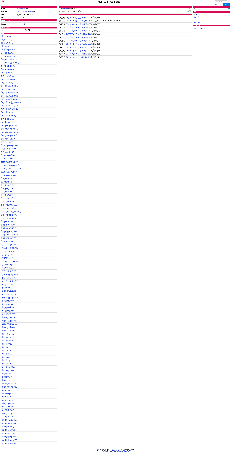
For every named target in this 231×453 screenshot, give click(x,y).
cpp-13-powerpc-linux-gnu (7, 43)
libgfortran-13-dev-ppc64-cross (8, 326)
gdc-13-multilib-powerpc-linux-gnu (9, 144)
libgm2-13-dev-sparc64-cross (8, 339)
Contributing (126, 451)
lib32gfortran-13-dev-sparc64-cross (9, 248)
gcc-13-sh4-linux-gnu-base (7, 119)
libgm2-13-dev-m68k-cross (7, 337)
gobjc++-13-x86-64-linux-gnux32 (9, 220)
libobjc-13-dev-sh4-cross (7, 410)
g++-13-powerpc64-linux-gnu (8, 66)
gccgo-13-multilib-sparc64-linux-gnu (10, 132)
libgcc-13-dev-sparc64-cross (8, 313)
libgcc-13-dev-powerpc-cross (8, 308)
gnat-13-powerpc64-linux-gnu (8, 194)
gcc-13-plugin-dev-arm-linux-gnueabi (10, 99)
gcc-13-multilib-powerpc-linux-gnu (9, 91)
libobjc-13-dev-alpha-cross (7, 399)
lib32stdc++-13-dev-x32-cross (8, 275)
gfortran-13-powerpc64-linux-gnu (9, 171)
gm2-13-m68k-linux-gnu (7, 182)
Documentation (105, 451)
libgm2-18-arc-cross (6, 343)
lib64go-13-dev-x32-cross (7, 284)
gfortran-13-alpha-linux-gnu (8, 155)
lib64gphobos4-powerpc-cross (8, 291)
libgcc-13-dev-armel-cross (7, 303)
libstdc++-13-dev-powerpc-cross (9, 423)
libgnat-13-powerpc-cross (7, 357)
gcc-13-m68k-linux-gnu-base (8, 89)
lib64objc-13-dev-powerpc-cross (9, 294)
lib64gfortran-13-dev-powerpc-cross (10, 280)
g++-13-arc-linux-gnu (6, 52)
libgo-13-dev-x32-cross (6, 371)
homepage (196, 13)
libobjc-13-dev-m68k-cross (7, 406)
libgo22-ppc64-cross (6, 377)
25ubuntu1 (206, 27)
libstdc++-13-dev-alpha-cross (8, 414)
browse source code (198, 18)
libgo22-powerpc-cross (6, 376)
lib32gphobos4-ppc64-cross (7, 264)
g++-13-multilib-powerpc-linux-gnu (9, 59)
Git (17, 17)
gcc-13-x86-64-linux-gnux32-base (9, 125)
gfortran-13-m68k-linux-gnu (8, 162)
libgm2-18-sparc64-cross (7, 349)
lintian (195, 14)
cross (201, 16)
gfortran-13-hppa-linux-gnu (7, 159)
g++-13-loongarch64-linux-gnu (8, 56)
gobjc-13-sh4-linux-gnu (6, 238)
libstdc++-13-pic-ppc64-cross (8, 440)
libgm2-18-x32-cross (6, 350)
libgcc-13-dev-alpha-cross (7, 300)
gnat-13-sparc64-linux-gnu (7, 197)
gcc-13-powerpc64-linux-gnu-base (9, 116)
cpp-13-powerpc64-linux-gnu (8, 45)
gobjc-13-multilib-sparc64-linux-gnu (9, 232)
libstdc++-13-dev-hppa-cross (8, 419)
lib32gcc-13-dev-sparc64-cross (8, 244)
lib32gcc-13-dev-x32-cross (7, 245)
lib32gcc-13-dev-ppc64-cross (8, 243)
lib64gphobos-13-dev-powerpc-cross (10, 288)
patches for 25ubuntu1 (199, 28)
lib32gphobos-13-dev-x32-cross (8, 263)
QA (23, 17)
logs (198, 16)
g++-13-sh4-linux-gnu (6, 68)
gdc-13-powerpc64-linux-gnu (8, 151)
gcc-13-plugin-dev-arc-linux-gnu (9, 98)
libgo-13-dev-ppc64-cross (7, 369)
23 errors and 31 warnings (73, 10)
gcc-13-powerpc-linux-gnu (7, 112)
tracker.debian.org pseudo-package (116, 450)
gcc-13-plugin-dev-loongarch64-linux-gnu (11, 102)
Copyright (112, 449)
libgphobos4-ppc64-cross (7, 394)
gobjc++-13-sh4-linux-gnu (7, 217)
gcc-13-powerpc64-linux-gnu (8, 115)
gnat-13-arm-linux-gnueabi (7, 188)
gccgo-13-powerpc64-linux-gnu (8, 136)
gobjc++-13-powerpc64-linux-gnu (9, 215)
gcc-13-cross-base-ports (7, 80)
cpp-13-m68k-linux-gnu (6, 42)
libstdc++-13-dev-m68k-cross (8, 422)
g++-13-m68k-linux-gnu (7, 58)
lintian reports (125, 10)
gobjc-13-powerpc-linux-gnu (8, 235)
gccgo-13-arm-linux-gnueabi (8, 128)
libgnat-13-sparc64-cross (7, 361)
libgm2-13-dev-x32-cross (7, 340)
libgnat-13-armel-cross (6, 353)
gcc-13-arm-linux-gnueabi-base (8, 79)
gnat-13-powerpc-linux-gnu (7, 192)
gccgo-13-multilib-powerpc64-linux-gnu (10, 131)
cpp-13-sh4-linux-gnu (6, 46)
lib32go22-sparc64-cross (7, 257)
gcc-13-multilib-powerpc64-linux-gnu (10, 92)
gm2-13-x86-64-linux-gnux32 (8, 185)
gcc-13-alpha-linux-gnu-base (8, 73)
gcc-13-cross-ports (20, 8)
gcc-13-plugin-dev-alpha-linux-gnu (9, 96)
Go (228, 1)
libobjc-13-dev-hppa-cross (7, 403)
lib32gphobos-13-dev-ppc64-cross (9, 260)
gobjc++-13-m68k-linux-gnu (8, 207)
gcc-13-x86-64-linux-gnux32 (8, 123)
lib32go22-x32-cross (6, 258)
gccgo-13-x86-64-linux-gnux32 (8, 139)
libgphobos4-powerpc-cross (7, 393)
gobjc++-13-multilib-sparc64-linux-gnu (10, 211)
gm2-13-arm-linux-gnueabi (7, 179)
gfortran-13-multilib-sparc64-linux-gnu (10, 167)
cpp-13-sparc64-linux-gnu (7, 48)
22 (24, 21)
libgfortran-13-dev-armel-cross (8, 318)
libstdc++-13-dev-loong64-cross (9, 420)
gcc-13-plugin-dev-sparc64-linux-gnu (10, 109)
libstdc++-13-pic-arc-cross (7, 432)
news (60, 14)
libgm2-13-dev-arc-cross (7, 333)
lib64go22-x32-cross (6, 287)
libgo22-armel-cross (6, 374)
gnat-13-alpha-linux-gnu (7, 187)
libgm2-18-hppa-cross (6, 346)
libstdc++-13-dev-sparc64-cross (9, 427)
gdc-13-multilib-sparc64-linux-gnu (9, 146)
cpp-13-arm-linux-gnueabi (7, 38)
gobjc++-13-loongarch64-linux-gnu (9, 205)
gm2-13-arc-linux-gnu (6, 178)
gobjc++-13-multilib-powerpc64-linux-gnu (11, 210)
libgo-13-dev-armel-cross (7, 366)
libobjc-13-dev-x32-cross (7, 413)
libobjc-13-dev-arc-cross (7, 400)
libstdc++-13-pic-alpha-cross (8, 430)
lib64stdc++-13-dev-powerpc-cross (9, 297)
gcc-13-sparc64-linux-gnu (7, 121)
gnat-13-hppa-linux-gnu (7, 189)
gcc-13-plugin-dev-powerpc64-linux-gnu (10, 106)
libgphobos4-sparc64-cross (7, 396)
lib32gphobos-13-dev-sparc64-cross (9, 261)
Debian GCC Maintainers (22, 11)
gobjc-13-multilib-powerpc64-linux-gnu (10, 231)
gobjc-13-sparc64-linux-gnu (7, 240)
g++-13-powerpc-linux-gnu (7, 65)
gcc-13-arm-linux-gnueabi (7, 78)
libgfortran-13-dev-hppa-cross (8, 320)
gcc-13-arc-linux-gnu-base (7, 76)
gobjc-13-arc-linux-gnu (6, 222)
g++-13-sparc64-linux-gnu (7, 69)
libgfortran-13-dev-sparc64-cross (9, 328)
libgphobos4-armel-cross (7, 390)
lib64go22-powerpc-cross (7, 285)
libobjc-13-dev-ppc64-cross (7, 409)
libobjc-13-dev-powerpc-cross (8, 407)
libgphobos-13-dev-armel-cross (8, 382)
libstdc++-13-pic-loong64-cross (8, 436)
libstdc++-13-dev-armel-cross (8, 417)
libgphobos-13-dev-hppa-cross (8, 383)
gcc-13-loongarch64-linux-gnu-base (9, 86)
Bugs (112, 451)
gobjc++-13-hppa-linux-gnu (7, 204)
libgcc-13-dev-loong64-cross (8, 306)
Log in (221, 4)
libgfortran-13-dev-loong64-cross (9, 321)
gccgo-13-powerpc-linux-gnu (8, 135)
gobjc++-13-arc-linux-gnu (7, 201)
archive (30, 11)
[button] (59, 8)
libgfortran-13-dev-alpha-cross (8, 316)
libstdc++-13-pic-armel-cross (8, 433)
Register (217, 4)
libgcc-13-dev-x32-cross (7, 314)
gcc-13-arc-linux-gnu (6, 75)
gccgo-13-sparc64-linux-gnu (8, 138)
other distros (197, 22)
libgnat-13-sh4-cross (6, 360)
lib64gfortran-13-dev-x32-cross (8, 281)
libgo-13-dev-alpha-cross (7, 364)
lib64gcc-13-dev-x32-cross (7, 278)
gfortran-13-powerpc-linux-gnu (8, 169)
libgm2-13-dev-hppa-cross (7, 336)
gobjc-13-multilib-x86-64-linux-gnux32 (10, 234)
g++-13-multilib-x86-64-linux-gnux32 (10, 63)
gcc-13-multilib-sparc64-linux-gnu (9, 93)
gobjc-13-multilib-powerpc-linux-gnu (10, 230)
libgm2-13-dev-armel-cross (7, 334)
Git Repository (118, 451)
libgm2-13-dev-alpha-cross (7, 331)
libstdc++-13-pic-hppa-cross (8, 435)
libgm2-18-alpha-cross (6, 341)
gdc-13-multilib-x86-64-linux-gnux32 (10, 148)
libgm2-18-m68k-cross (6, 347)
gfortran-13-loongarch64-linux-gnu (9, 161)
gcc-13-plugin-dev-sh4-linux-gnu (9, 108)
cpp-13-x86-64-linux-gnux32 (8, 49)
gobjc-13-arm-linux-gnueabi (8, 224)
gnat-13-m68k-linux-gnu (7, 191)
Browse (20, 17)
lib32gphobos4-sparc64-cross (8, 265)
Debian (98, 449)
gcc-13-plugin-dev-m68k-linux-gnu (9, 103)
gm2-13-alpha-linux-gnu (7, 177)
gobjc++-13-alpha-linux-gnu (8, 200)
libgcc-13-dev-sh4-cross (7, 311)
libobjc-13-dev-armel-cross (7, 402)
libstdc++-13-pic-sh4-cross (7, 442)
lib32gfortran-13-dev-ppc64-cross (9, 247)
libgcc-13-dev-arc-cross (7, 301)
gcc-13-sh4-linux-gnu (6, 118)
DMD (33, 11)
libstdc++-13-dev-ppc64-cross (8, 425)
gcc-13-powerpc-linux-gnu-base (8, 113)
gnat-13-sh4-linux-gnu (6, 195)
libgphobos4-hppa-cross (7, 392)
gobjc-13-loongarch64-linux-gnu (9, 227)
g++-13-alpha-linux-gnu (7, 50)
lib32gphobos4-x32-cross (7, 267)
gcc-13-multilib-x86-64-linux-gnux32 (10, 95)
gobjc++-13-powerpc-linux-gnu (8, 214)
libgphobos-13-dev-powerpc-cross (9, 384)
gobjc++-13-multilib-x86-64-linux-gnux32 (11, 212)
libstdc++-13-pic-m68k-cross (8, 437)
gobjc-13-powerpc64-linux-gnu (8, 237)
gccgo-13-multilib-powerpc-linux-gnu (10, 129)
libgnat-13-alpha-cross (6, 351)
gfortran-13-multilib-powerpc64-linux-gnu (11, 165)
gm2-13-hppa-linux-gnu (7, 181)
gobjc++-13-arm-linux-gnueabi (8, 202)
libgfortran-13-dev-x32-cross (8, 330)
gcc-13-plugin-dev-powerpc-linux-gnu (10, 105)
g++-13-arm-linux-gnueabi (7, 53)
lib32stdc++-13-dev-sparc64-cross (9, 274)
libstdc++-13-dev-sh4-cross (7, 426)
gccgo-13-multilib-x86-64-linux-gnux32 (10, 134)
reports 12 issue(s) (126, 8)
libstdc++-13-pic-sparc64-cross (8, 443)
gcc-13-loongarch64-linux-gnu (8, 85)
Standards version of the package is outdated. (125, 11)
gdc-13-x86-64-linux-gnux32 (8, 154)
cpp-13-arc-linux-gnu (6, 36)
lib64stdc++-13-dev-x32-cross (8, 298)
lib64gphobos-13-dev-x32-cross (8, 290)
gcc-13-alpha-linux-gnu (6, 72)
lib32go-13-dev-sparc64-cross (8, 253)
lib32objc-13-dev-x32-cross (7, 271)
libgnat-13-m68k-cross (6, 356)
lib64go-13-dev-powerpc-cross (8, 283)
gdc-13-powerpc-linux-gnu (7, 149)
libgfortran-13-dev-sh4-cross (8, 327)
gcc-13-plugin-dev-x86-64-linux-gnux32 (10, 111)
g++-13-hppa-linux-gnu (7, 55)
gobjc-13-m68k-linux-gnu (7, 228)
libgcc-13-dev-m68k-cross (7, 307)
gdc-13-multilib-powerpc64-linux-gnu (10, 145)
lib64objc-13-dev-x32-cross (7, 296)
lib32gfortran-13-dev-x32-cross (8, 250)
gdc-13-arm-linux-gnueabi (7, 141)
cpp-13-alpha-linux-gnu (6, 35)
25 (24, 23)
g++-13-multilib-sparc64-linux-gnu (9, 62)
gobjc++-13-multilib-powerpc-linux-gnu (10, 208)
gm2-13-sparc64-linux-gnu (7, 184)
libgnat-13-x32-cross (6, 363)
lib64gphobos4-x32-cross (7, 293)
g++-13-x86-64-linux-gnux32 (8, 70)
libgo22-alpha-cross (6, 373)
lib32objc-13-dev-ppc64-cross (8, 268)
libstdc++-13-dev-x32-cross (8, 429)
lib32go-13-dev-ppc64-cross (8, 251)
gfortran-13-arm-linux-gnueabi (8, 158)
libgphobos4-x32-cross (6, 397)
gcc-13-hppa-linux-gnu (6, 82)
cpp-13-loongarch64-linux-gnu (8, 40)
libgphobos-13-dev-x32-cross (8, 389)
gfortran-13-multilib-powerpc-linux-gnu (10, 164)
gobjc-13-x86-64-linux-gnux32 (8, 241)
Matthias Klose (19, 12)
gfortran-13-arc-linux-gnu (7, 157)
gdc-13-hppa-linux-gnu (6, 142)
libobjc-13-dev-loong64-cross (8, 404)
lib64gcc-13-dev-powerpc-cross (8, 277)
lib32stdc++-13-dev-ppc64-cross (9, 273)
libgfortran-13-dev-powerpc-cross (9, 324)
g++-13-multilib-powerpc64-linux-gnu (10, 60)
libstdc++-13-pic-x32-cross (7, 445)
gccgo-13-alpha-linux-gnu (7, 126)
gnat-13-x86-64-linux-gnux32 (8, 198)
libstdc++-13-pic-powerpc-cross (9, 439)
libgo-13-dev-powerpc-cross (8, 367)
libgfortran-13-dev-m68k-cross (8, 323)
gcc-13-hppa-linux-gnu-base (8, 83)
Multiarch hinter (64, 8)
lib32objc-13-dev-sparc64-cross (8, 270)
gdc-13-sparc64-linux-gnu (7, 152)
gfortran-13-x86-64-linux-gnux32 (9, 175)
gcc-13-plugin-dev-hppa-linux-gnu (9, 101)
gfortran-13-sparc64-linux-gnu (8, 174)
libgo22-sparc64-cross (6, 379)
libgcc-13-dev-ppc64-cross (7, 310)
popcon (195, 17)
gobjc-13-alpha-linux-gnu (7, 221)
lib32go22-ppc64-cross (6, 255)
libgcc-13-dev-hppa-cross (7, 304)
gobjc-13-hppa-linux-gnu (7, 225)
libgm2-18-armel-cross (6, 344)
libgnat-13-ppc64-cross (6, 359)
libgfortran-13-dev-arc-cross (8, 317)
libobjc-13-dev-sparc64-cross (8, 412)
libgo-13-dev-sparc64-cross (7, 370)
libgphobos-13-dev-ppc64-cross (8, 386)
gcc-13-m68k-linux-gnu (6, 88)
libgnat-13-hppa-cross (6, 354)
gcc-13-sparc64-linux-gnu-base (8, 122)
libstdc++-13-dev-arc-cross (7, 416)
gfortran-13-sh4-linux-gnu (7, 172)
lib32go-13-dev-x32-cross (7, 254)
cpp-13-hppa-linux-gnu (6, 39)
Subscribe (226, 4)
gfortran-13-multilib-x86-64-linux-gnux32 (11, 168)
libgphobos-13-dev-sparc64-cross (9, 387)
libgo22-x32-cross (5, 380)
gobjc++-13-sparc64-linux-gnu (8, 218)
